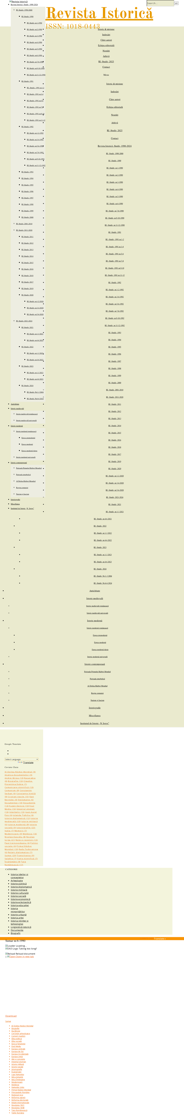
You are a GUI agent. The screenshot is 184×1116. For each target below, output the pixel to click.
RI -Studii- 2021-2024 (24, 321)
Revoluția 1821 (17, 1105)
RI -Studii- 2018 (27, 275)
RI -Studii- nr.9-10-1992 (35, 159)
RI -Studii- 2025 (106, 61)
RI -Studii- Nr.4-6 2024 (35, 398)
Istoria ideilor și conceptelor (19, 876)
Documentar (14, 803)
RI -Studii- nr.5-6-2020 (35, 314)
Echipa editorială (106, 45)
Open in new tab (24, 956)
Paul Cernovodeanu (17, 843)
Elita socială (16, 1041)
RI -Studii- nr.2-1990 (34, 29)
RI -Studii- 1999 (27, 211)
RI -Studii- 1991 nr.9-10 (35, 113)
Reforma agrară (18, 1097)
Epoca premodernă (28, 438)
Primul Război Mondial (21, 1090)
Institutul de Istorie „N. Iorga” (22, 508)
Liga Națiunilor (17, 1074)
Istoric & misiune (106, 29)
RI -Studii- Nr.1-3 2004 (35, 392)
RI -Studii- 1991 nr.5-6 (35, 100)
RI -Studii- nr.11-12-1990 (36, 75)
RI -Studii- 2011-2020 (24, 230)
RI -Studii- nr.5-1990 (34, 49)
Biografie (15, 781)
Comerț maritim (18, 1036)
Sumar (10, 855)
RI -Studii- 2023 (27, 366)
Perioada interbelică (23, 474)
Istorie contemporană (19, 462)
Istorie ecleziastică (21, 902)
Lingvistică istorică (21, 927)
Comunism (12, 790)
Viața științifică (27, 858)
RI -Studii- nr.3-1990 (34, 36)
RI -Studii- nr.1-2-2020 (35, 301)
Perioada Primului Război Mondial (29, 468)
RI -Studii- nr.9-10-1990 (35, 68)
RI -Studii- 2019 (27, 288)
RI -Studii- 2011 (27, 236)
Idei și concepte (18, 1059)
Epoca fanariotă (18, 1043)
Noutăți (106, 50)
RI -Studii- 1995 (27, 185)
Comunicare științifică (19, 787)
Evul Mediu (16, 1046)
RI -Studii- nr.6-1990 (34, 55)
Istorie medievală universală (26, 420)
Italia (9, 830)
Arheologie (17, 880)
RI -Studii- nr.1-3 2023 (35, 372)
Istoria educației (20, 905)
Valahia (11, 858)
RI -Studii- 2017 (27, 282)
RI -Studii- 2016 (27, 269)
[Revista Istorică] (18, 1)
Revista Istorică (99, 14)
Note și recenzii (27, 840)
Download (11, 1015)
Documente (17, 930)
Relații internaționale (20, 1102)
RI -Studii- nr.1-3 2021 (35, 334)
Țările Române (17, 1113)
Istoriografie (15, 499)
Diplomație (26, 799)
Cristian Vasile (18, 796)
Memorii (21, 830)
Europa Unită (17, 1056)
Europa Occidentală (19, 1054)
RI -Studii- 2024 (27, 385)
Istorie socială (18, 896)
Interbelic (17, 812)
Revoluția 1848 (17, 1107)
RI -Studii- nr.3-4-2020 (35, 308)
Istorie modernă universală (25, 457)
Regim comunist (22, 487)
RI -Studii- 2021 (27, 327)
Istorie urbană (18, 914)
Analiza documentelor (18, 775)
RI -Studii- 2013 (27, 249)
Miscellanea (15, 504)
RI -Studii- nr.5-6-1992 (35, 146)
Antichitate (15, 404)
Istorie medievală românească (27, 414)
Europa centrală (18, 1049)
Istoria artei (17, 917)
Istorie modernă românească (26, 431)
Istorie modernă (17, 426)
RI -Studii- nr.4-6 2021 (35, 340)
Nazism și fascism (22, 494)
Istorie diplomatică (17, 818)
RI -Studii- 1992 (27, 126)
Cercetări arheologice (20, 1033)
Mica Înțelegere (18, 1079)
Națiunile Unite (17, 1087)
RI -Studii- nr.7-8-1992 (35, 152)
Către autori (106, 39)
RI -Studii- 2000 (27, 217)
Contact (106, 66)
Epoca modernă (27, 444)
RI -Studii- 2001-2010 (24, 223)
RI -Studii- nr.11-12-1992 (36, 165)
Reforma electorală (19, 1100)
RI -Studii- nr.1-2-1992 (35, 133)
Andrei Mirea (14, 778)
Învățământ (12, 861)
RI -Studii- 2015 (27, 262)
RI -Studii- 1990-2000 (24, 10)
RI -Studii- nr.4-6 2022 (35, 359)
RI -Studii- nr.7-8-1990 (35, 62)
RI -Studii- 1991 (27, 81)
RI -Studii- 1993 (27, 172)
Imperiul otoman (18, 1061)
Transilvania (25, 855)
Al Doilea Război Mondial (26, 481)
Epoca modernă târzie (29, 450)
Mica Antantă (17, 1077)
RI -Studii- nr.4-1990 (34, 42)
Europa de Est (17, 1051)
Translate (28, 762)
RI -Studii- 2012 (27, 243)
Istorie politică (19, 883)
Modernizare (13, 834)
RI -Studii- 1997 (27, 198)
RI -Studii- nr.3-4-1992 (35, 139)
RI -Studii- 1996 (27, 191)
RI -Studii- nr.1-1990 (34, 23)
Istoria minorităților (18, 910)
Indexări (106, 34)
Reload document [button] (25, 953)
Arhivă (106, 56)
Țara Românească (19, 1110)
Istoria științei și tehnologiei (20, 922)
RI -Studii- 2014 (27, 256)
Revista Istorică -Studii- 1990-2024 (115, 145)
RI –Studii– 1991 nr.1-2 (35, 87)
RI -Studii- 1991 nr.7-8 (35, 107)
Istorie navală (17, 1067)
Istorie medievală (17, 408)
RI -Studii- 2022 (27, 347)
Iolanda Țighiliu (23, 815)
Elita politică (16, 1038)
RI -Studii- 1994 (27, 178)
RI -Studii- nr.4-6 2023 (35, 379)
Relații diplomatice (20, 852)
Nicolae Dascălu (15, 837)
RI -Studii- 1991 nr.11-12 (36, 120)
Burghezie (15, 1031)
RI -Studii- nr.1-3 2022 (35, 353)
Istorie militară (19, 889)
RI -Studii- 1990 (27, 16)
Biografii (15, 933)
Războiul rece (17, 1095)
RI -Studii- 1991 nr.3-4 (35, 94)
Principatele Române (20, 1092)
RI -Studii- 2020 (27, 295)
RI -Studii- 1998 (27, 204)
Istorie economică (20, 899)
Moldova (30, 834)
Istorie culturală (19, 892)
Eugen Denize (19, 806)
